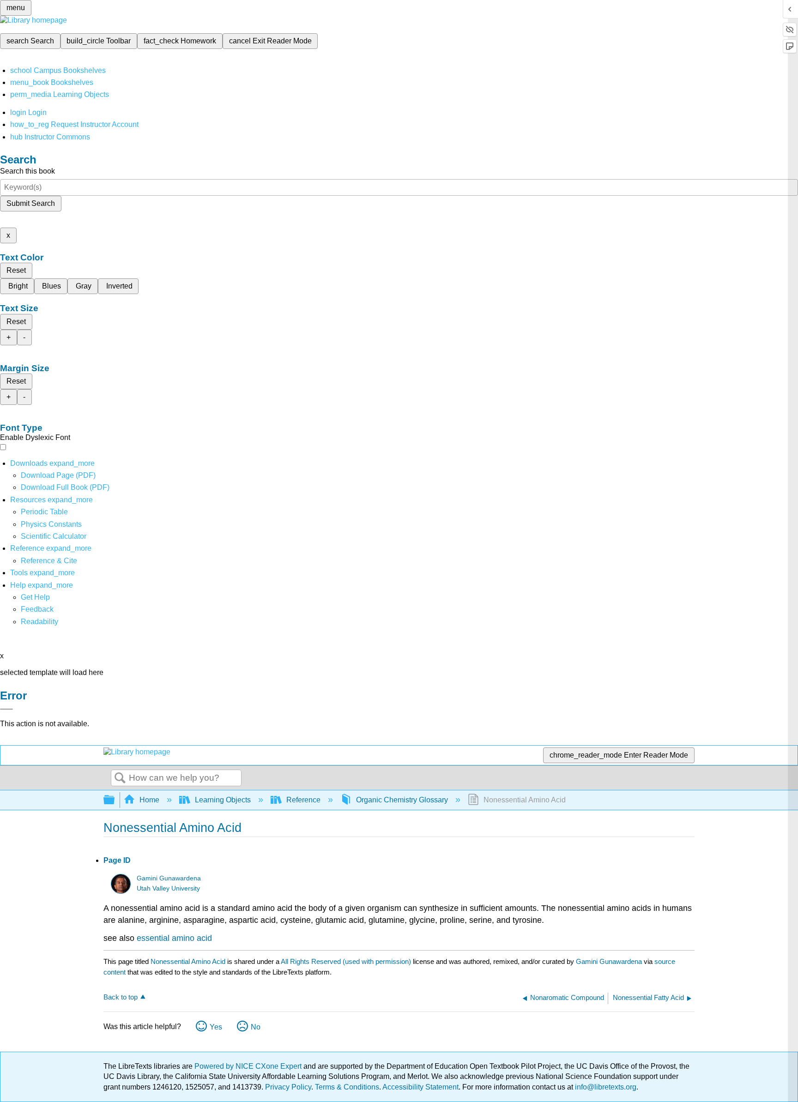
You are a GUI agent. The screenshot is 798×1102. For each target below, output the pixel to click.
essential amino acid (174, 938)
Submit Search (30, 203)
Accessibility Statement (420, 1087)
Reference (303, 800)
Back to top (120, 997)
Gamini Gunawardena (169, 878)
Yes (216, 1027)
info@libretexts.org (604, 1087)
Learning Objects (223, 800)
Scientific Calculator (53, 536)
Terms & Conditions (347, 1087)
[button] (37, 609)
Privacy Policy (288, 1087)
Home (149, 800)
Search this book (27, 171)
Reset (16, 270)
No (255, 1027)
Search (120, 778)
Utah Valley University (168, 888)
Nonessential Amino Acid (188, 961)
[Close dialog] (6, 709)
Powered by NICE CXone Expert (248, 1066)
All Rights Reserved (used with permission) (347, 961)
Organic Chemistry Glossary (402, 800)
